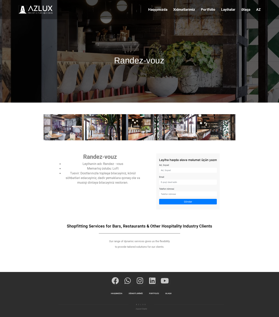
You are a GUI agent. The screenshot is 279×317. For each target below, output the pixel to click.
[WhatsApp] (129, 282)
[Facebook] (117, 282)
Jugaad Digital (141, 309)
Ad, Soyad (164, 165)
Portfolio (208, 10)
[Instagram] (141, 282)
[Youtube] (166, 282)
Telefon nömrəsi (166, 189)
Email (161, 177)
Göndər (188, 201)
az (258, 10)
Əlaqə (245, 10)
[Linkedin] (154, 282)
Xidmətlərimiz (184, 10)
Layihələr (228, 10)
